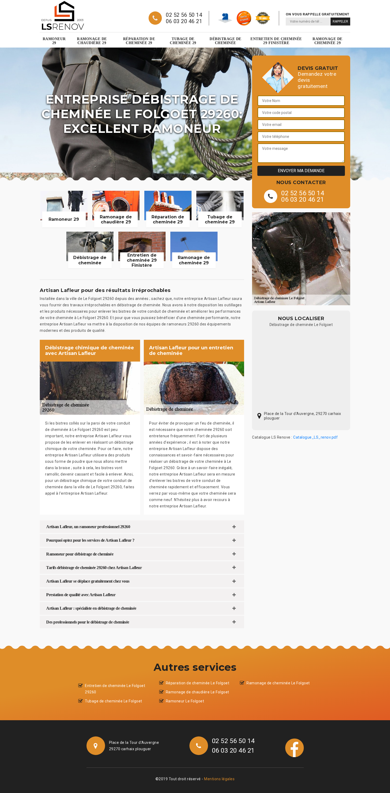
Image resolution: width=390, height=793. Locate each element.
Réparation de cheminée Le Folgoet (197, 683)
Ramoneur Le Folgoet (185, 701)
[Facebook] (294, 747)
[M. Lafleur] (62, 15)
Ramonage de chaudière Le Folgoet (197, 692)
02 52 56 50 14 (184, 15)
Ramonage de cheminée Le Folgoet (278, 683)
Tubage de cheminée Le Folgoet (113, 701)
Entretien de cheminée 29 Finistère (276, 41)
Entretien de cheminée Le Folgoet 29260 (115, 689)
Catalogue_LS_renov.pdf (315, 437)
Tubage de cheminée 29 (183, 41)
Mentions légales (219, 779)
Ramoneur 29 (54, 41)
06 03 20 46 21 (184, 21)
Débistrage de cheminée (225, 41)
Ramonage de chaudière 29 (92, 41)
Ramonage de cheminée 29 (328, 41)
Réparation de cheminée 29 (139, 41)
